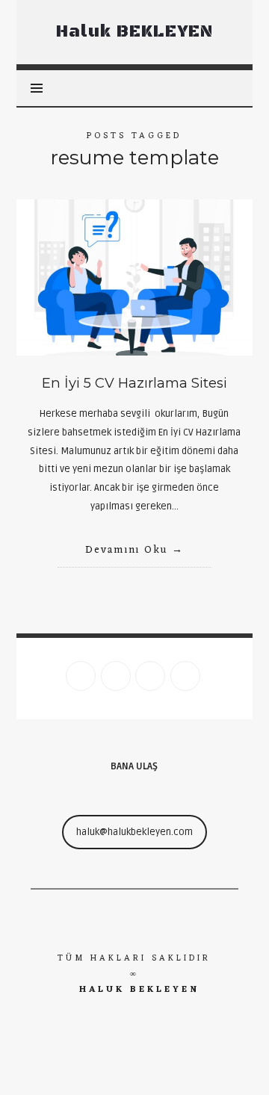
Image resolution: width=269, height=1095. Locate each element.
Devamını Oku (126, 550)
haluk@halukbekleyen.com (134, 832)
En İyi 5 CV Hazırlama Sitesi (134, 382)
